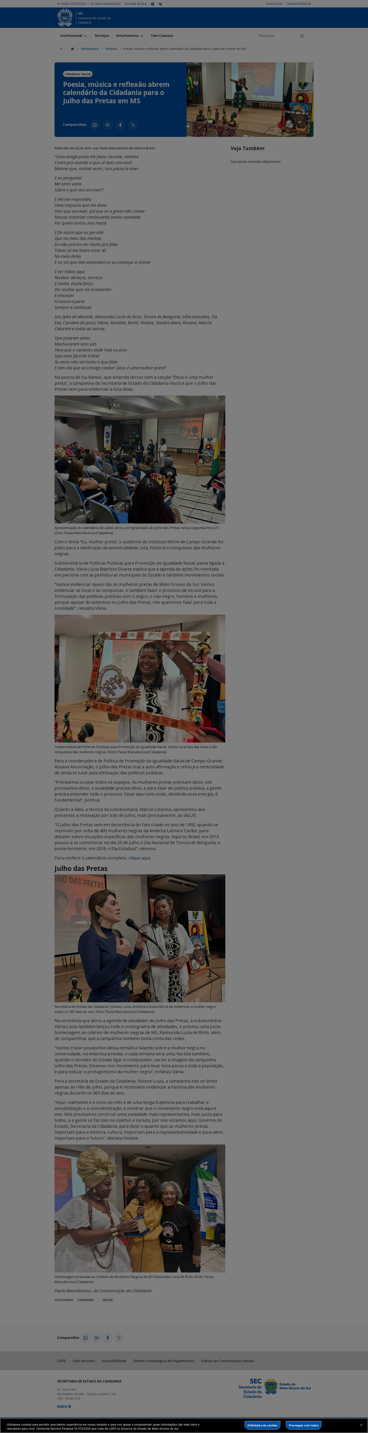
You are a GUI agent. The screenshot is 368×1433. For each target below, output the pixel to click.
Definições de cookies (262, 1425)
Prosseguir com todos (304, 1425)
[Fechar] (361, 1425)
